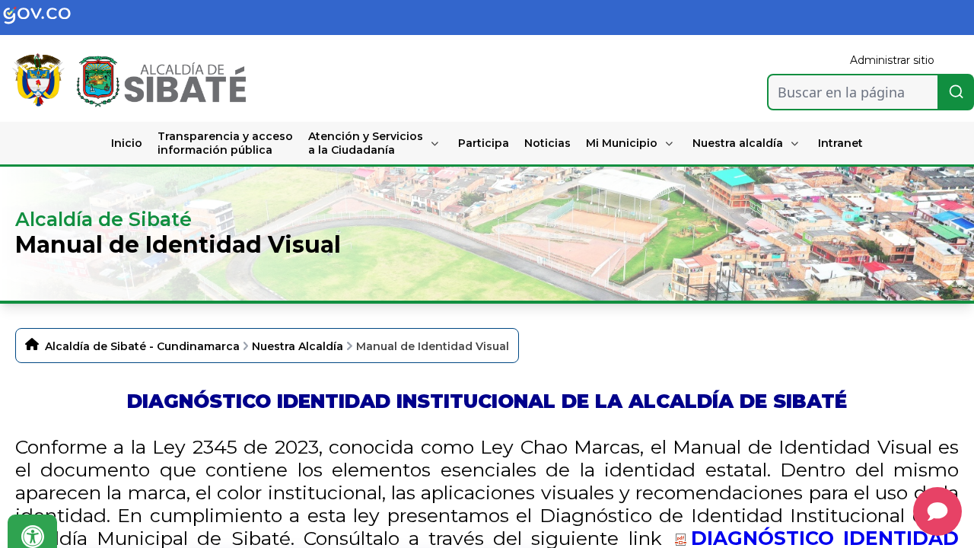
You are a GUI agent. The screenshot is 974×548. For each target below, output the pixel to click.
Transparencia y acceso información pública (225, 143)
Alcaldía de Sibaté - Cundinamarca (142, 346)
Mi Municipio (621, 143)
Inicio (126, 143)
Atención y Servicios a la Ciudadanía (365, 143)
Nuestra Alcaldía (297, 346)
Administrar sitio (892, 60)
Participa (483, 143)
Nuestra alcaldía (737, 143)
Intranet (840, 143)
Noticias (547, 143)
